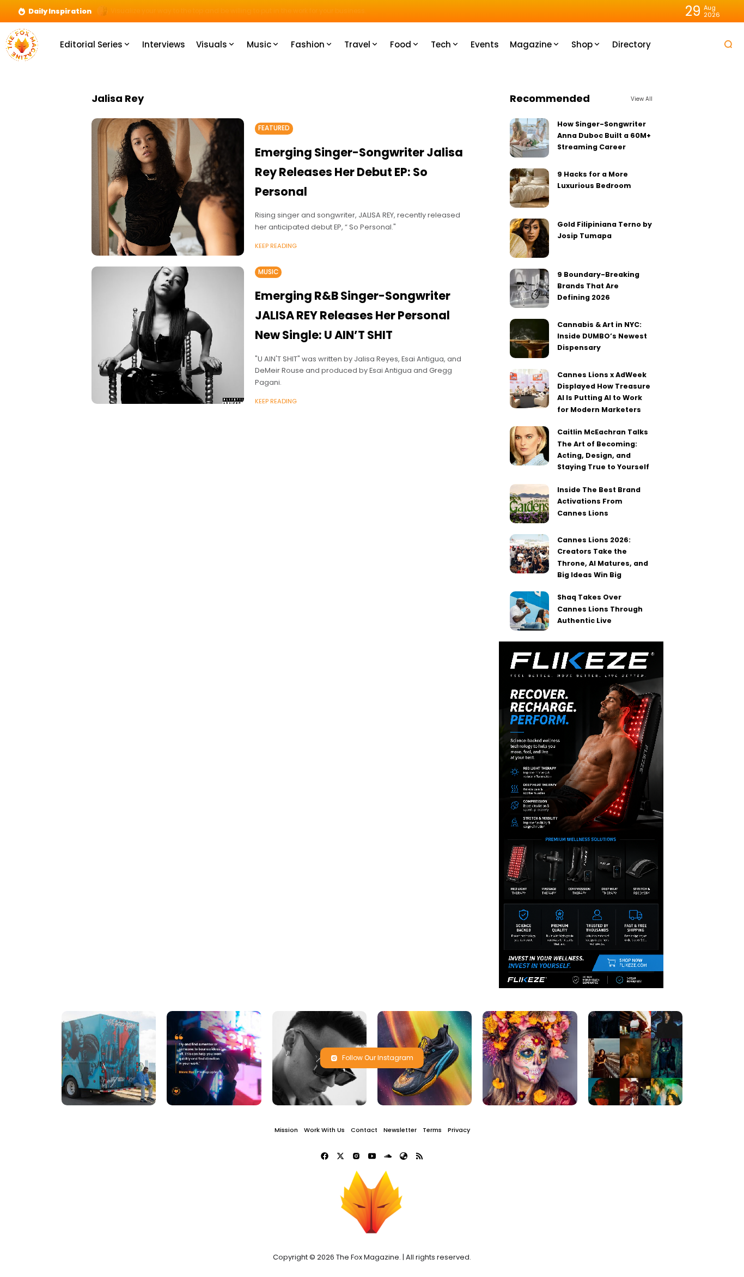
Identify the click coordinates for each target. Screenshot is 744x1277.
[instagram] (356, 1156)
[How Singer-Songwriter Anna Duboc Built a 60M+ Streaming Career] (529, 138)
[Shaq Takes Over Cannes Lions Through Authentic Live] (529, 611)
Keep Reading (276, 245)
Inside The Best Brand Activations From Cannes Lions (599, 501)
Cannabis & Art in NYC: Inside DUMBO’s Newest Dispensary (602, 336)
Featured (274, 128)
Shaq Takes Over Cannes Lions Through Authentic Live (600, 608)
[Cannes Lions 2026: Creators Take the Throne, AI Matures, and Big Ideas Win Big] (529, 553)
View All (641, 99)
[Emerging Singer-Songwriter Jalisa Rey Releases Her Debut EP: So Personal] (168, 187)
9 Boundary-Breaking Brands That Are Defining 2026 (598, 286)
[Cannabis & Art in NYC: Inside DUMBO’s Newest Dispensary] (529, 338)
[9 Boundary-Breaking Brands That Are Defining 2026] (529, 288)
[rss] (419, 1156)
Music (268, 272)
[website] (403, 1156)
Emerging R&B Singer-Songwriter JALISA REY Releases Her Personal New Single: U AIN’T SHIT (352, 315)
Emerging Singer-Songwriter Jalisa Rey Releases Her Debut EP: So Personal (359, 171)
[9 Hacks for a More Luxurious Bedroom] (529, 188)
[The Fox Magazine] (22, 44)
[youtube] (372, 1156)
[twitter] (340, 1156)
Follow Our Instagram (377, 1057)
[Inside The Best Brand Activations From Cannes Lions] (529, 503)
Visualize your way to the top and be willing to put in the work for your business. (239, 11)
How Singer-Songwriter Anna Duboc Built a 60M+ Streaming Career (604, 135)
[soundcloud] (388, 1156)
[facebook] (324, 1156)
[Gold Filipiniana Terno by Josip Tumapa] (529, 238)
